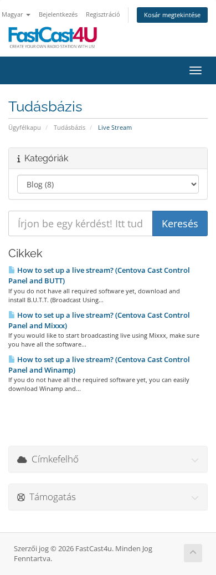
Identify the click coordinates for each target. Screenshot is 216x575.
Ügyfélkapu (24, 127)
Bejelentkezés (58, 14)
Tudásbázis (69, 127)
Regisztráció (103, 14)
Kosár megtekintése (172, 15)
